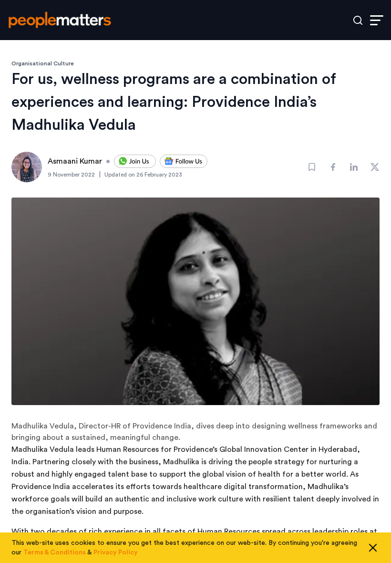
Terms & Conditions (54, 552)
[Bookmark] (312, 167)
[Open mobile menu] (376, 20)
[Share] (333, 167)
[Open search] (357, 20)
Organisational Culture (42, 63)
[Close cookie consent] (373, 547)
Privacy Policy (115, 552)
